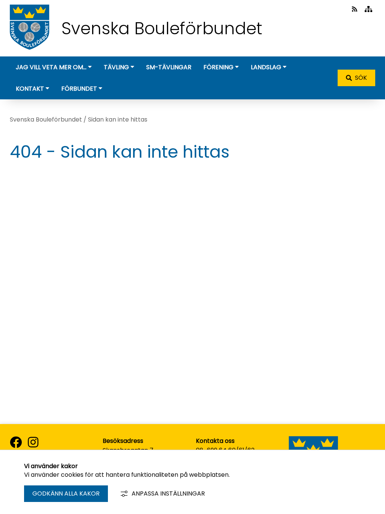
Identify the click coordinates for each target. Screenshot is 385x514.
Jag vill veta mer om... (51, 67)
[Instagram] (33, 442)
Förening (218, 67)
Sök (361, 77)
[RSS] (355, 9)
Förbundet (79, 88)
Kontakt (30, 88)
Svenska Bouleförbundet (46, 119)
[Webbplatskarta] (368, 9)
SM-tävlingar (168, 67)
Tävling (116, 67)
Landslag (266, 67)
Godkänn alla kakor (66, 493)
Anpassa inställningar (168, 493)
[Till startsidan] (29, 51)
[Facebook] (16, 442)
